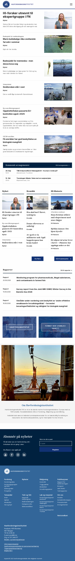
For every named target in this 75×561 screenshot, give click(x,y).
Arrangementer (62, 505)
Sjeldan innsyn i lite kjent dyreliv (60, 230)
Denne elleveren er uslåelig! (35, 224)
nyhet (5, 20)
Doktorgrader (8, 488)
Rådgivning (44, 479)
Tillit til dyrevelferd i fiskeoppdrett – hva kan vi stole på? (37, 171)
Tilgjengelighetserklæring (13, 548)
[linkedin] (24, 455)
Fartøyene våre (27, 504)
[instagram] (18, 455)
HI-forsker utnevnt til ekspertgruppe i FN (18, 14)
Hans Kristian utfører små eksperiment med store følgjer (61, 217)
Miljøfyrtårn (8, 551)
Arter (6, 497)
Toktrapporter (62, 491)
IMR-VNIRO (61, 488)
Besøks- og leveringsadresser (14, 540)
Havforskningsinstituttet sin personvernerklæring (21, 546)
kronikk (31, 191)
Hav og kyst (8, 505)
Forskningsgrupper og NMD (10, 485)
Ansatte (60, 497)
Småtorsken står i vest (14, 87)
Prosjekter (7, 491)
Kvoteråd (43, 482)
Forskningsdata (9, 482)
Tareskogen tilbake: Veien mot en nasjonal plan (34, 178)
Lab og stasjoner (46, 495)
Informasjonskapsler (11, 544)
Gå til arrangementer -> (62, 165)
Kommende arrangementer (17, 165)
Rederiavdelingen (28, 501)
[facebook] (12, 455)
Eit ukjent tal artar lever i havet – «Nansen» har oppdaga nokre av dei (62, 242)
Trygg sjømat (44, 484)
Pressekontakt (62, 502)
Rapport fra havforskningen (62, 483)
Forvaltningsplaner (46, 489)
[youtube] (5, 455)
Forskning (8, 479)
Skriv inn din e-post (46, 439)
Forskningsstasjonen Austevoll (47, 498)
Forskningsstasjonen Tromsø (47, 510)
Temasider (8, 495)
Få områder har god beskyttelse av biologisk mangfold (20, 140)
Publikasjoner (62, 479)
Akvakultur (43, 487)
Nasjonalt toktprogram (26, 498)
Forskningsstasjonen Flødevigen (47, 502)
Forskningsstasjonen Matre (47, 506)
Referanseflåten (27, 506)
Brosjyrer (60, 486)
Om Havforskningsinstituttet (37, 405)
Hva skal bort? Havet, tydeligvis (36, 213)
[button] (71, 4)
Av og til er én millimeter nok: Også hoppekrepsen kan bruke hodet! (36, 239)
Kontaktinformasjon (64, 500)
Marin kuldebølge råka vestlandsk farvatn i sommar (19, 40)
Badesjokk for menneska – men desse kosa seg (18, 62)
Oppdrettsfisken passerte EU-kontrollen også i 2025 (17, 112)
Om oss (60, 495)
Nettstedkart (62, 515)
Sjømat (6, 500)
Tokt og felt (26, 495)
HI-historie (56, 191)
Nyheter (25, 479)
